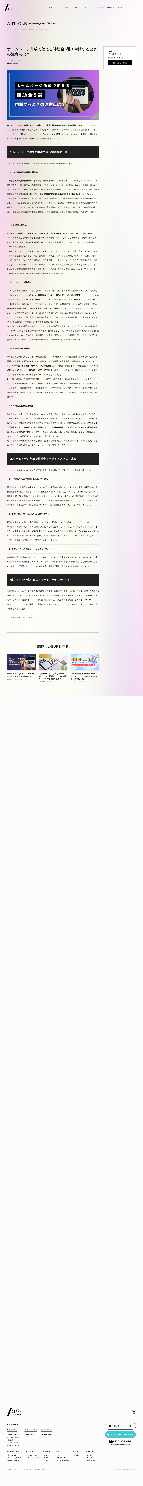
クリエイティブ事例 (33, 1455)
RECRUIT (110, 8)
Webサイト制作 (13, 1434)
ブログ (46, 1458)
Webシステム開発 (13, 1443)
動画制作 (11, 1440)
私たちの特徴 (12, 1455)
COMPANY (91, 1451)
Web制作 (15, 63)
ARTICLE (88, 8)
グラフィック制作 (13, 1437)
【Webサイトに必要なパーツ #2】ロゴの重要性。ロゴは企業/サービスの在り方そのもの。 (53, 676)
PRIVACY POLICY (12, 1469)
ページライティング (14, 1445)
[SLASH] (8, 10)
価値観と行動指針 (13, 1460)
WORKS (78, 8)
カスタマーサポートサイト (122, 1434)
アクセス (90, 1458)
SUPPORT (99, 8)
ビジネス (9, 63)
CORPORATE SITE (39, 1469)
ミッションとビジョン (15, 1458)
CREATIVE (12, 1430)
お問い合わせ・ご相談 (120, 63)
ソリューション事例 (33, 1458)
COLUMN (10, 60)
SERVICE (67, 8)
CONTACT (122, 8)
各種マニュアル (61, 1458)
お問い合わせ (91, 1460)
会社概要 (90, 1455)
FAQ (58, 1455)
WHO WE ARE (54, 8)
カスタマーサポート (63, 1460)
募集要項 (77, 1455)
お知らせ (47, 1455)
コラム (46, 1460)
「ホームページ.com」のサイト (22, 618)
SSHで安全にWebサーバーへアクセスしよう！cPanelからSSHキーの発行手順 (84, 676)
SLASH (9, 29)
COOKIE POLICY (26, 1469)
